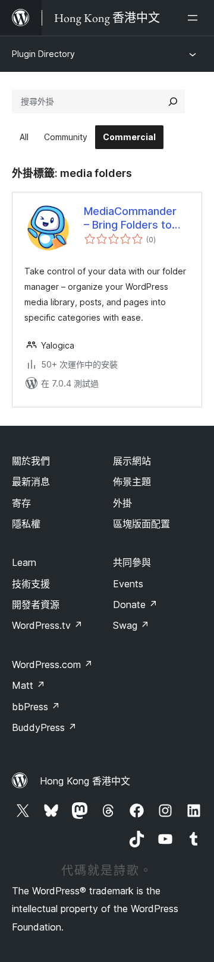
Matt (28, 685)
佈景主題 (132, 482)
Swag (131, 625)
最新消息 (31, 482)
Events (128, 584)
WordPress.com (52, 664)
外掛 (122, 503)
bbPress (36, 707)
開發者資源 (35, 604)
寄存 (21, 503)
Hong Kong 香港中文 (85, 781)
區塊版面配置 (141, 524)
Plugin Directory (43, 54)
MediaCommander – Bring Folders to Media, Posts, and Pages (130, 218)
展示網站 (132, 461)
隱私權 (26, 524)
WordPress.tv (47, 625)
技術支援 (31, 584)
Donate (135, 604)
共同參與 (132, 562)
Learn (24, 562)
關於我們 (31, 461)
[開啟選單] (195, 18)
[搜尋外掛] (173, 101)
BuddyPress (44, 727)
